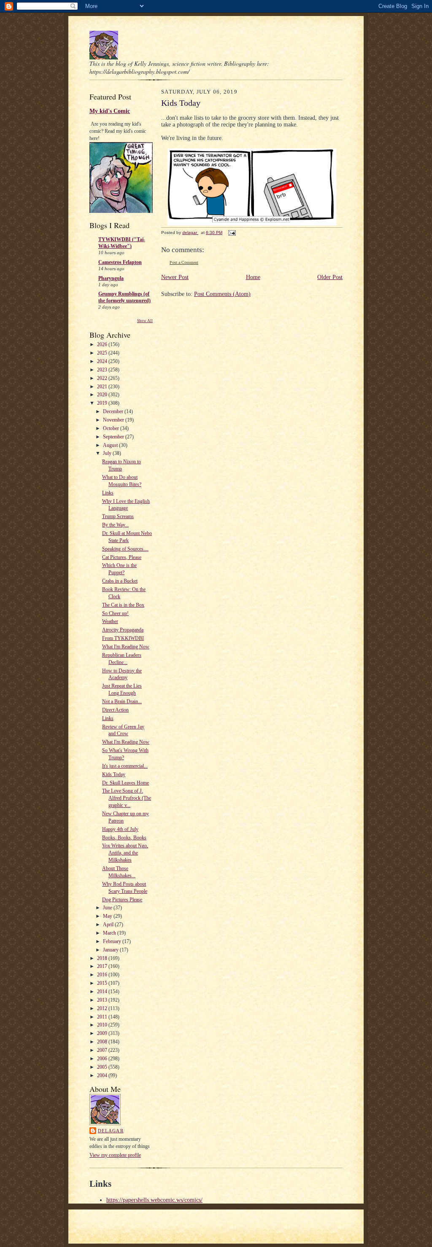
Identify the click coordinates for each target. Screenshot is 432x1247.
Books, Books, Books (124, 838)
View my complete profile (115, 1155)
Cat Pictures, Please (121, 557)
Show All (145, 321)
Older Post (330, 277)
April (109, 924)
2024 (102, 361)
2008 (102, 1042)
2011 (102, 1017)
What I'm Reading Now (125, 647)
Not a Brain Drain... (122, 701)
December (113, 411)
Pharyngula (111, 278)
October (111, 428)
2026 (102, 344)
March (110, 933)
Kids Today (113, 774)
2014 (102, 991)
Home (253, 277)
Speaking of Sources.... (125, 549)
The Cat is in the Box (123, 605)
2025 (102, 353)
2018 (102, 958)
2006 (102, 1059)
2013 (102, 1000)
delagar (111, 1130)
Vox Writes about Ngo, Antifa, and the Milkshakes (125, 853)
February (112, 941)
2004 (102, 1075)
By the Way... (115, 525)
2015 (102, 983)
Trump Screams (118, 516)
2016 (102, 975)
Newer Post (175, 277)
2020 (102, 395)
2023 (102, 370)
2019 (102, 403)
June (108, 908)
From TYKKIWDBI (123, 638)
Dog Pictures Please (122, 900)
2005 (102, 1067)
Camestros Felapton (120, 262)
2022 (102, 378)
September (114, 437)
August (111, 445)
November (114, 420)
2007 (102, 1050)
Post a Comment (184, 262)
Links (107, 493)
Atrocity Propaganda (122, 630)
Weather (110, 621)
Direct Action (115, 710)
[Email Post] (231, 232)
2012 (102, 1008)
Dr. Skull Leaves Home (125, 783)
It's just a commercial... (125, 766)
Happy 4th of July (120, 829)
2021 (102, 387)
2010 (102, 1025)
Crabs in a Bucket (120, 581)
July (108, 453)
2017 (102, 966)
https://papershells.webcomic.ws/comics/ (154, 1200)
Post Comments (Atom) (222, 294)
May (108, 916)
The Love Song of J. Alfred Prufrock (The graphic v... (126, 798)
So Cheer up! (115, 613)
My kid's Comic (109, 111)
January (111, 950)
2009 (102, 1033)
